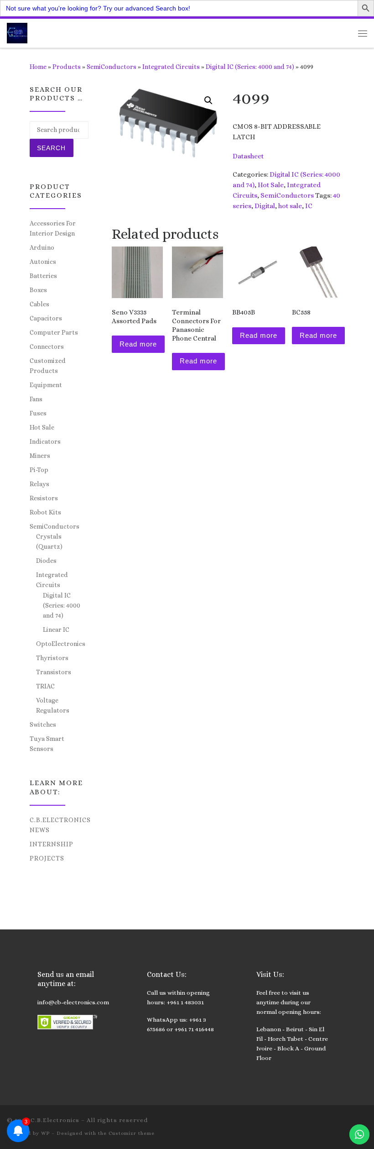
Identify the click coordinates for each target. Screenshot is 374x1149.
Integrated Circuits (171, 66)
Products (66, 66)
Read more (138, 344)
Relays (39, 484)
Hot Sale (271, 185)
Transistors (53, 672)
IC (308, 206)
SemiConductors (111, 66)
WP (45, 1133)
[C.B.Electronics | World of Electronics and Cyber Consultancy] (17, 32)
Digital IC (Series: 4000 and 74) (250, 66)
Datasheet (248, 156)
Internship (51, 844)
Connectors (47, 346)
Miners (40, 455)
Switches (43, 724)
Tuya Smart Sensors (47, 743)
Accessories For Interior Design (53, 228)
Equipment (46, 384)
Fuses (38, 413)
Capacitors (46, 318)
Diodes (46, 560)
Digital (265, 206)
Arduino (42, 247)
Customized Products (48, 365)
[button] (208, 100)
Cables (39, 304)
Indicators (45, 441)
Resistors (44, 498)
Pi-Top (39, 469)
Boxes (38, 290)
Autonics (43, 261)
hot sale (290, 206)
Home (38, 66)
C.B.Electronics (55, 1120)
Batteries (43, 275)
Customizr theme (132, 1133)
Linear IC (56, 629)
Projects (47, 858)
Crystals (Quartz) (49, 541)
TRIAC (45, 686)
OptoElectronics (60, 643)
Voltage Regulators (52, 705)
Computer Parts (54, 332)
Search (51, 148)
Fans (36, 399)
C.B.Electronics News (60, 825)
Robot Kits (45, 512)
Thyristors (52, 657)
